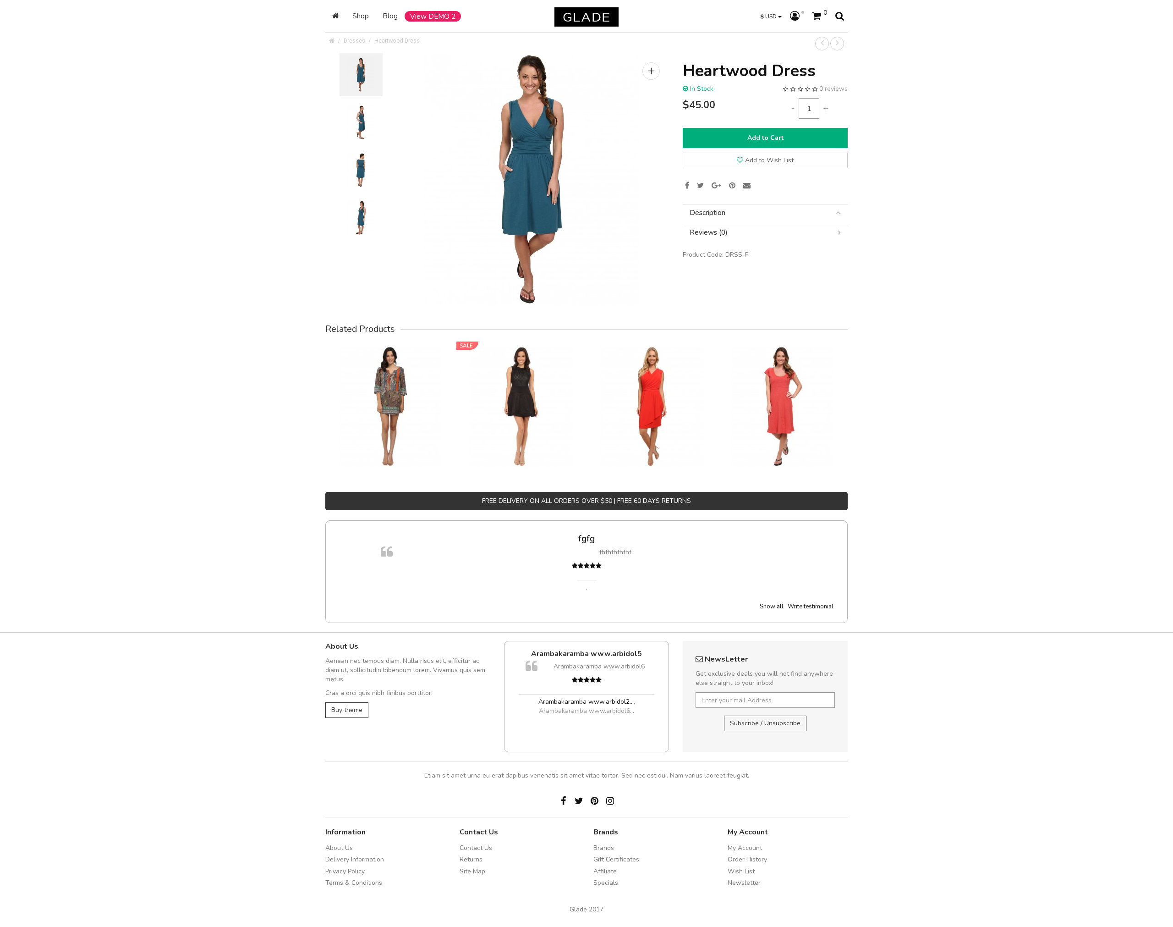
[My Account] (797, 16)
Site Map (472, 871)
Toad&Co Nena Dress (782, 393)
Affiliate (605, 871)
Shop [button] (360, 16)
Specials (605, 882)
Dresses (354, 40)
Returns (471, 859)
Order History (747, 859)
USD (769, 16)
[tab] (765, 212)
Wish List (741, 871)
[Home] (335, 16)
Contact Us (476, 848)
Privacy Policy (345, 871)
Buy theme (346, 710)
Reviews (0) (709, 233)
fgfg (379, 538)
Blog (390, 16)
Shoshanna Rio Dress (521, 393)
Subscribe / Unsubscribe (765, 723)
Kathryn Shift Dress (390, 393)
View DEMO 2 (432, 16)
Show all (772, 606)
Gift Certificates (616, 859)
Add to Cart (765, 137)
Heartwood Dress (397, 40)
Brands (603, 848)
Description (707, 213)
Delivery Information (354, 859)
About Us (339, 848)
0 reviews (833, 88)
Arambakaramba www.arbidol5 (553, 654)
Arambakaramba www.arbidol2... (552, 701)
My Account (745, 848)
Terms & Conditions (353, 882)
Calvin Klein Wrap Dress (652, 393)
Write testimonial (810, 606)
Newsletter (744, 882)
